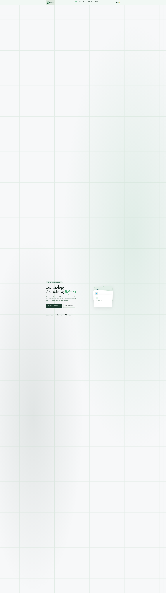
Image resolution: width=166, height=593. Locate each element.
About (96, 1)
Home (75, 1)
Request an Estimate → (54, 305)
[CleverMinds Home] (50, 2)
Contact (89, 1)
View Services (69, 305)
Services (81, 1)
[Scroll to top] (83, 590)
